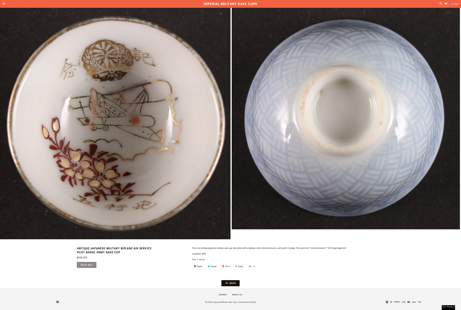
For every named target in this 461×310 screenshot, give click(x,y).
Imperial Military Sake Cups (230, 4)
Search (223, 294)
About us (237, 294)
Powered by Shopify (247, 302)
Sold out (87, 264)
